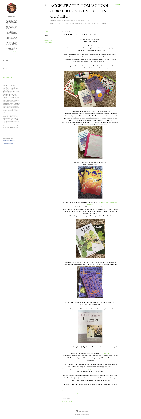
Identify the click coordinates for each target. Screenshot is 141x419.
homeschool (48, 40)
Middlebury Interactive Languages (81, 369)
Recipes (98, 23)
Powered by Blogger (83, 411)
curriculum (47, 38)
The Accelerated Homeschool (9, 140)
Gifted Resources (89, 23)
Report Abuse (7, 77)
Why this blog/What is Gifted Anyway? (68, 23)
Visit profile (11, 52)
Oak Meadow (48, 42)
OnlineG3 (106, 353)
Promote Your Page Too (8, 143)
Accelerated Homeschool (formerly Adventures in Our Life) (79, 11)
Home (52, 23)
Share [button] (46, 31)
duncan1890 (86, 414)
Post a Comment (67, 401)
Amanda (11, 16)
